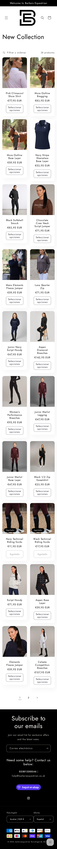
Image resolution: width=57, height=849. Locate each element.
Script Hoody (14, 600)
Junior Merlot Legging (42, 413)
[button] (6, 17)
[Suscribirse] (47, 748)
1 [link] (20, 697)
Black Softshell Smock (14, 222)
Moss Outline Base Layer (14, 157)
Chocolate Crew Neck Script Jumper (42, 223)
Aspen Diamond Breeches (42, 350)
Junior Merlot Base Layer (14, 478)
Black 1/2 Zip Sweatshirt (42, 478)
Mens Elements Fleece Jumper (14, 287)
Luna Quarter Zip (42, 287)
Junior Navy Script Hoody (14, 348)
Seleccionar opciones (14, 109)
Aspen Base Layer (42, 602)
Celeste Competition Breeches (42, 665)
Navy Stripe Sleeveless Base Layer (42, 158)
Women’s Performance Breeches (14, 415)
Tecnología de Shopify (40, 841)
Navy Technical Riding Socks (14, 540)
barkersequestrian (22, 841)
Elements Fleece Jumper (14, 663)
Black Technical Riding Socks (42, 540)
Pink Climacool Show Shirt (15, 95)
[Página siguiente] (37, 697)
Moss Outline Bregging (42, 95)
